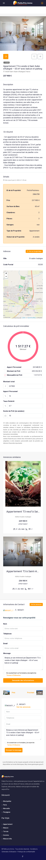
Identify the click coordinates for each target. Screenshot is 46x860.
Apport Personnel (10, 391)
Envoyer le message (13, 750)
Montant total (9, 382)
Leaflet (23, 317)
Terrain (5, 831)
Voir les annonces (36, 604)
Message (7, 653)
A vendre (6, 62)
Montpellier (7, 801)
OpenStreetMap (31, 317)
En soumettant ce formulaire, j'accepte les (21, 674)
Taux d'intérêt (8, 401)
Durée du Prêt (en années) (13, 411)
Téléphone (7, 634)
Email (5, 644)
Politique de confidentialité (26, 852)
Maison (5, 828)
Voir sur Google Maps (35, 251)
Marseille (6, 808)
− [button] (6, 276)
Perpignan (6, 812)
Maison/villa (7, 839)
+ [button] (6, 273)
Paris (5, 805)
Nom (5, 624)
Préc (13, 693)
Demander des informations (23, 680)
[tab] (5, 56)
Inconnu (6, 835)
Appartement (8, 824)
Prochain (30, 693)
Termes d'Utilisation (13, 675)
